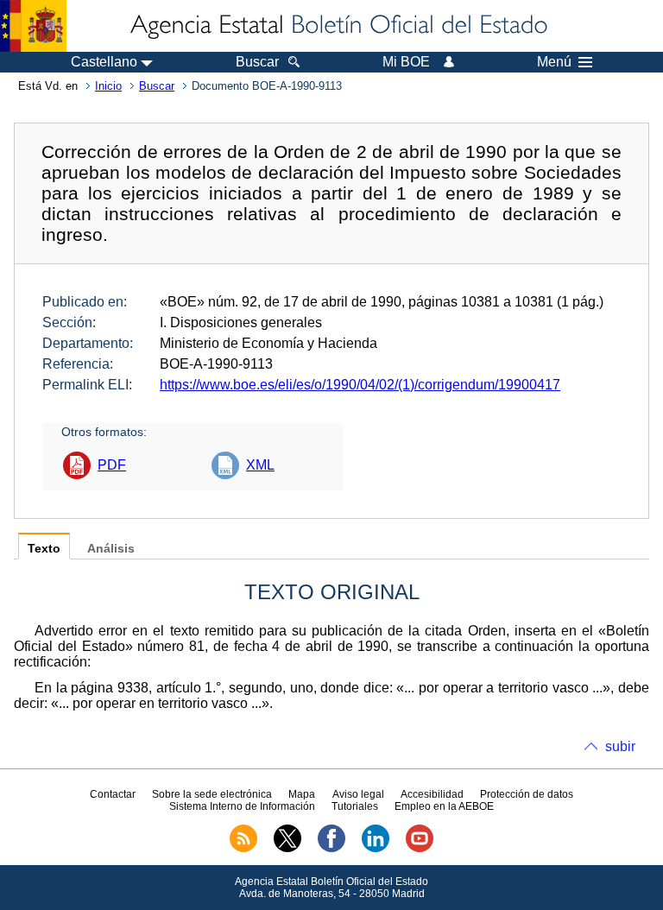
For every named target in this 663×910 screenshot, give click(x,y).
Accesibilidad (432, 794)
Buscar (156, 85)
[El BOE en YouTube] (419, 849)
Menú (554, 62)
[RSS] (243, 849)
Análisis (111, 548)
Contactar (113, 794)
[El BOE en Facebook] (331, 849)
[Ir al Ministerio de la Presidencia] (33, 26)
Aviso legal (358, 794)
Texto (44, 548)
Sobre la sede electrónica (212, 794)
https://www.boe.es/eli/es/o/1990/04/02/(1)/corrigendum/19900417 (360, 384)
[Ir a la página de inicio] (337, 26)
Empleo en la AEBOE (444, 806)
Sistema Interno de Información (242, 806)
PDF (112, 465)
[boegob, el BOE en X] (287, 849)
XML (260, 465)
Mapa (301, 794)
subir (620, 746)
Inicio (108, 85)
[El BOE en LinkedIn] (375, 849)
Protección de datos (526, 794)
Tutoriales (355, 806)
